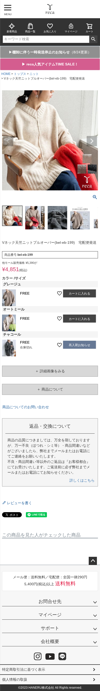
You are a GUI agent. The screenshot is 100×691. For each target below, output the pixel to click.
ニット (34, 74)
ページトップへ (93, 561)
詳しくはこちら (82, 480)
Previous (8, 141)
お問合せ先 (50, 601)
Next (92, 141)
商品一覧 (30, 31)
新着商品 (12, 31)
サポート (50, 628)
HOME (6, 74)
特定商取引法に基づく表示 (23, 669)
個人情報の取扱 (14, 679)
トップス (20, 74)
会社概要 (50, 641)
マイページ (71, 31)
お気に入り (50, 31)
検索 (93, 39)
